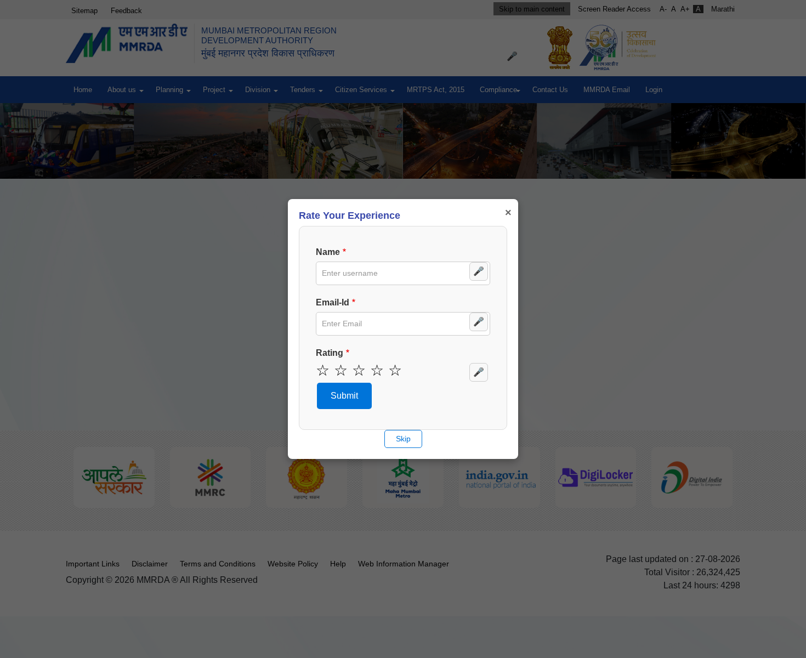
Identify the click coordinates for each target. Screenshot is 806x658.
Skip (403, 438)
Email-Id (332, 302)
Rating (329, 353)
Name (328, 252)
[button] (344, 396)
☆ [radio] (323, 370)
